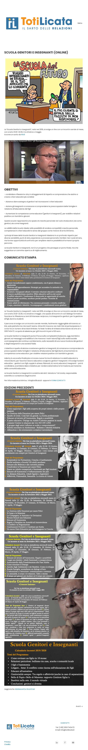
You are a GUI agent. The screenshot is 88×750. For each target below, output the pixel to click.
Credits (7, 744)
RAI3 (23, 134)
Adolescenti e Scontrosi (25, 689)
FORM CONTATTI (58, 380)
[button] (81, 23)
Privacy (7, 742)
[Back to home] (39, 23)
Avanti (78, 706)
